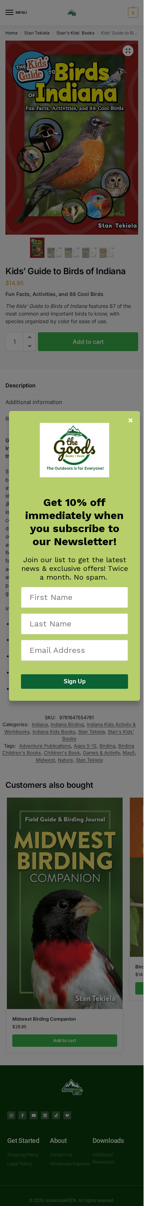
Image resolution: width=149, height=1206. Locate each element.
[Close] (130, 420)
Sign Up (75, 681)
